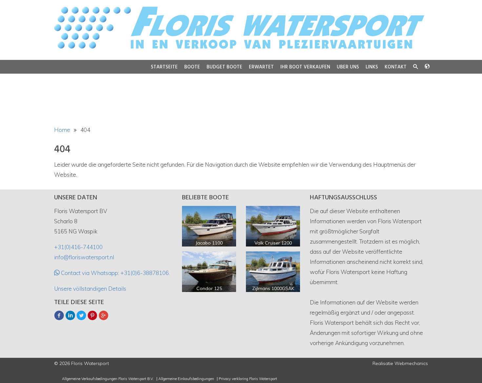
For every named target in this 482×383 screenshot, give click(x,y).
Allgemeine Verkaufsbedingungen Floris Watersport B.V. (108, 379)
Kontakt (396, 67)
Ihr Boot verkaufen (305, 67)
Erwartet (261, 67)
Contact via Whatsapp (89, 272)
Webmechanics (411, 363)
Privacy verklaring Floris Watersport (248, 379)
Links (372, 67)
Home (62, 129)
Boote (192, 67)
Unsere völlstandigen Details (90, 288)
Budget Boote (224, 67)
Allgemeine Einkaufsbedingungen (186, 379)
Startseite (164, 67)
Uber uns (348, 67)
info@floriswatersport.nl (84, 257)
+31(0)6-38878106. (145, 272)
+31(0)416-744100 (78, 247)
